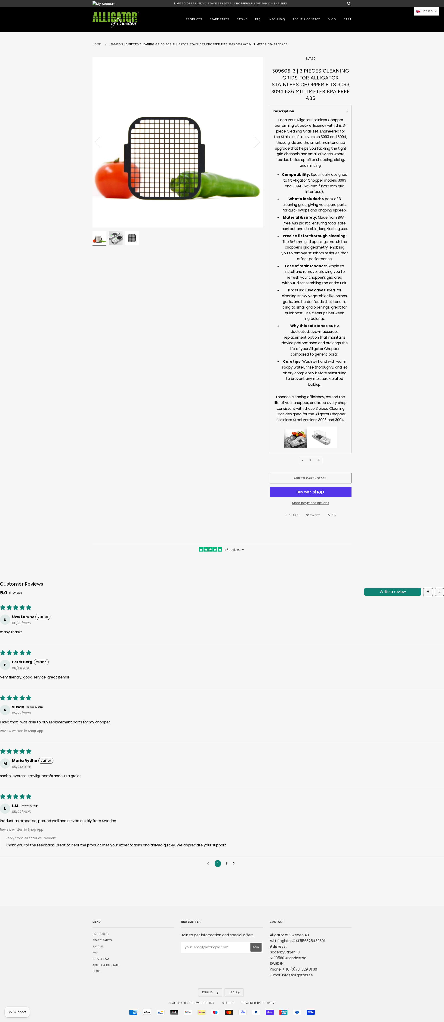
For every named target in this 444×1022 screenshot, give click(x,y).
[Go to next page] (235, 863)
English (209, 992)
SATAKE (242, 19)
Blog (332, 19)
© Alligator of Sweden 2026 (192, 1003)
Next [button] (254, 142)
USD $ (232, 992)
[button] (426, 11)
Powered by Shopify (258, 1003)
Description (283, 111)
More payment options (310, 503)
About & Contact (306, 19)
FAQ (258, 19)
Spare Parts (219, 19)
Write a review (393, 591)
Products (194, 19)
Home (96, 44)
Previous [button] (100, 142)
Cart (348, 19)
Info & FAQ (276, 19)
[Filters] (428, 592)
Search (228, 1003)
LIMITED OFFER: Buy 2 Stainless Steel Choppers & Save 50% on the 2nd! (230, 3)
